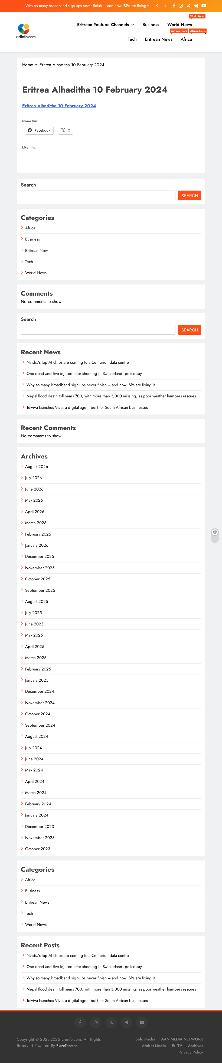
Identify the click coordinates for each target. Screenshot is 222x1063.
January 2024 (36, 815)
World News (181, 22)
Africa (188, 37)
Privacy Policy (190, 1052)
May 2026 (34, 500)
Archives (195, 1045)
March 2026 (36, 523)
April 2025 (34, 647)
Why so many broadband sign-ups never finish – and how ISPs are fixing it (87, 6)
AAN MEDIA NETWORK (182, 1039)
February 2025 (38, 669)
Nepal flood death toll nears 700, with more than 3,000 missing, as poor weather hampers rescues (111, 396)
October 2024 (37, 714)
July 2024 (33, 748)
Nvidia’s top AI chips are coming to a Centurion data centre (78, 362)
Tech (132, 39)
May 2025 (34, 635)
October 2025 (37, 579)
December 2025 (39, 556)
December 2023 (39, 827)
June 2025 (34, 624)
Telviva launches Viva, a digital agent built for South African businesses (87, 407)
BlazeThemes (66, 1045)
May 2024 (34, 770)
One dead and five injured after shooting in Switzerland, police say (84, 374)
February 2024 (38, 804)
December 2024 (39, 691)
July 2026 (33, 478)
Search (28, 184)
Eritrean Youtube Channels (103, 24)
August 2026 (36, 467)
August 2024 (36, 736)
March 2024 (36, 793)
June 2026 (34, 489)
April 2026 (34, 512)
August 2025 (36, 602)
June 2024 (34, 759)
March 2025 (35, 658)
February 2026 (38, 534)
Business (150, 24)
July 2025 (33, 613)
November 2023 (39, 838)
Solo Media (145, 1039)
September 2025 (40, 590)
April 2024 (34, 781)
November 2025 (39, 568)
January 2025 (36, 680)
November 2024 (40, 703)
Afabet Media (154, 1045)
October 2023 (37, 849)
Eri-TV (177, 1045)
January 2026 (36, 545)
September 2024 (40, 725)
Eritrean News (161, 37)
